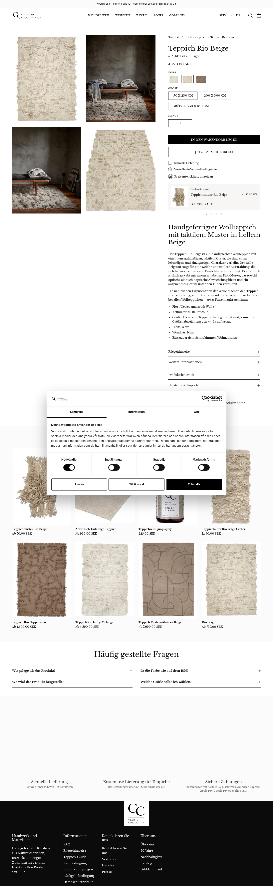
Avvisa (79, 484)
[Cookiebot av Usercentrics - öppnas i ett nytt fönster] (204, 399)
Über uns (147, 836)
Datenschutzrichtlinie (79, 882)
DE (238, 15)
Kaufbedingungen (77, 863)
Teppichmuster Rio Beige (209, 195)
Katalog (146, 863)
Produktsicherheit (181, 375)
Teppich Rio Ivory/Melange (94, 622)
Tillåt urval (136, 484)
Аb (22, 533)
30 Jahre (146, 850)
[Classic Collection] (32, 15)
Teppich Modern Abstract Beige (160, 622)
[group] (136, 4)
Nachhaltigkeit (151, 857)
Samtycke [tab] (77, 411)
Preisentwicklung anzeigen (193, 176)
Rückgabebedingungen (81, 875)
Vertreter (109, 859)
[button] (250, 15)
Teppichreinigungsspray (155, 529)
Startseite (174, 37)
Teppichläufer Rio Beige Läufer (223, 529)
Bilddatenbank (151, 869)
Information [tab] (136, 411)
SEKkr (223, 15)
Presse (107, 872)
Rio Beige (208, 622)
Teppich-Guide (75, 857)
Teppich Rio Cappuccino (29, 622)
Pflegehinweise (179, 351)
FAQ (66, 844)
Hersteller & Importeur (185, 385)
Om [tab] (196, 411)
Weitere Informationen (185, 362)
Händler (108, 865)
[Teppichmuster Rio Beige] (179, 197)
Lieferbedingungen (78, 869)
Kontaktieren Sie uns (115, 838)
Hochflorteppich (195, 37)
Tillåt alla (194, 484)
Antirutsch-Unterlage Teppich (95, 529)
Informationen (75, 836)
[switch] (114, 467)
